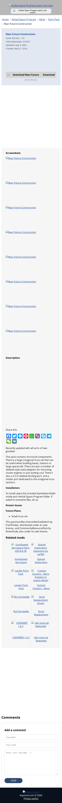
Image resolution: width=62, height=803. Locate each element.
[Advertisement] (31, 61)
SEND (13, 780)
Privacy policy (31, 798)
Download (49, 74)
